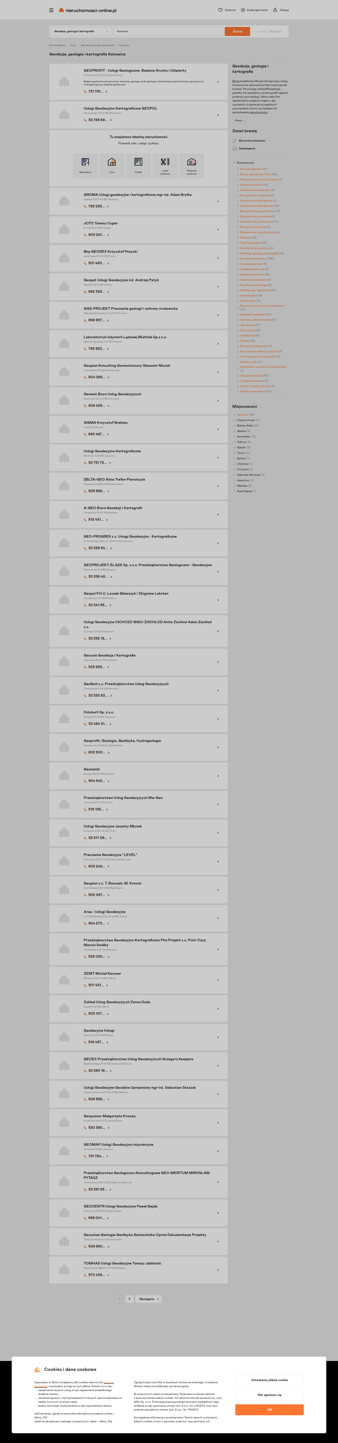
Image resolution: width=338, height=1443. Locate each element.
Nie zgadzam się (269, 1395)
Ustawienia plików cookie (269, 1380)
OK (269, 1409)
